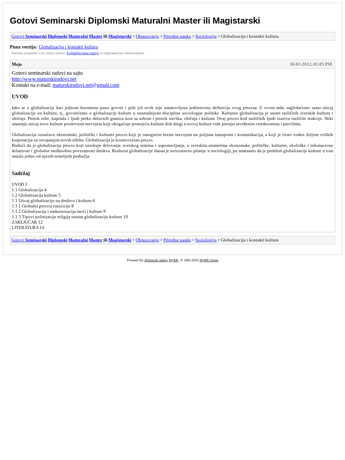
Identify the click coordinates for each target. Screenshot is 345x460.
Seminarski (63, 20)
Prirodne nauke (177, 36)
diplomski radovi (156, 260)
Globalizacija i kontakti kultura (68, 47)
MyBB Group (208, 260)
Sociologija (206, 36)
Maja (17, 64)
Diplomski (108, 20)
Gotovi (25, 20)
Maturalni (151, 20)
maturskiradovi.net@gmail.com (86, 85)
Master (187, 20)
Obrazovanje (147, 36)
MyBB (173, 260)
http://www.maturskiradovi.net (44, 79)
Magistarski (236, 20)
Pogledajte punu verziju (83, 53)
